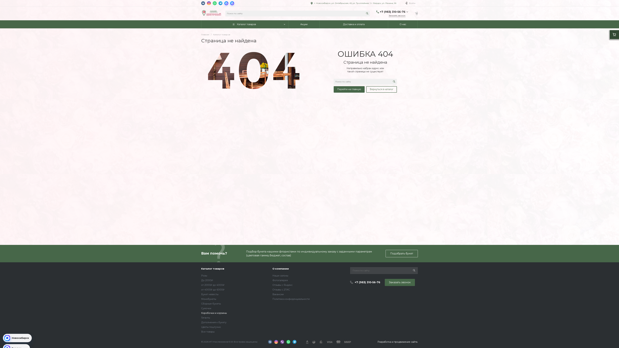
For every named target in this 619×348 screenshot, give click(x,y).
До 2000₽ (207, 280)
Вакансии (278, 294)
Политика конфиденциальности (291, 299)
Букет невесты (209, 294)
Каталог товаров (212, 268)
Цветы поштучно (211, 327)
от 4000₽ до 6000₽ (212, 289)
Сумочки (206, 308)
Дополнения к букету (213, 322)
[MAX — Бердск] (232, 3)
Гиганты (205, 317)
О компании (280, 268)
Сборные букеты (211, 303)
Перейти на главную (349, 89)
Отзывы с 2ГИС (281, 289)
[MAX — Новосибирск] (226, 3)
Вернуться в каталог (381, 89)
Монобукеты (208, 299)
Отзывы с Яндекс (282, 285)
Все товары (208, 331)
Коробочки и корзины (214, 313)
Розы (204, 275)
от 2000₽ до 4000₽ (212, 285)
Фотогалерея (280, 280)
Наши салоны (280, 275)
